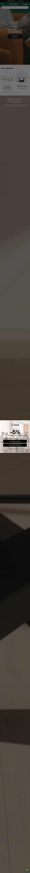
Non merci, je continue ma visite (15, 448)
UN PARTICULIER (15, 441)
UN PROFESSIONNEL (15, 445)
